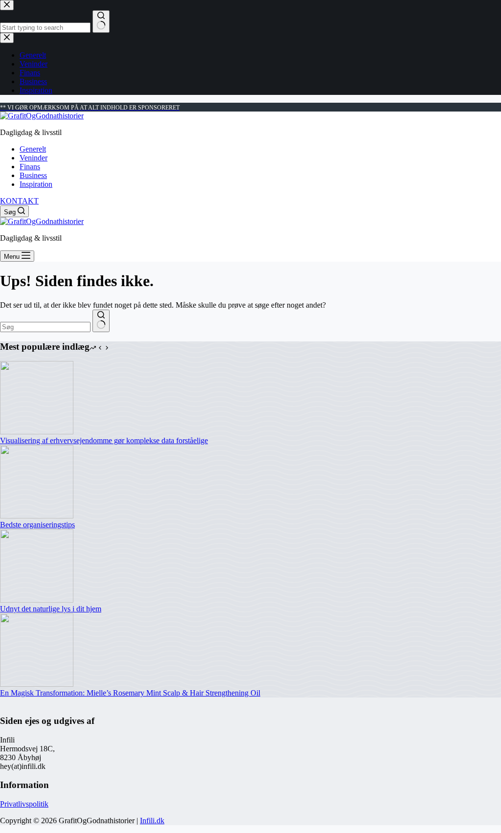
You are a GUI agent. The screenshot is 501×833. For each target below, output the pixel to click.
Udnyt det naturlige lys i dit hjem (50, 609)
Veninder (33, 158)
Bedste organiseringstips (37, 524)
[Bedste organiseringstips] (36, 516)
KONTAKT (19, 201)
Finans (30, 166)
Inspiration (36, 184)
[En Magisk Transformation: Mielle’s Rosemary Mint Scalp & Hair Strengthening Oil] (36, 684)
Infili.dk (152, 820)
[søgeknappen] (101, 321)
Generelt (33, 149)
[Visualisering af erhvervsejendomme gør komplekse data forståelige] (36, 432)
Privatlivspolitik (24, 804)
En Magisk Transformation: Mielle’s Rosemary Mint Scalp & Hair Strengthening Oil (130, 693)
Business (33, 175)
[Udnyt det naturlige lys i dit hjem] (36, 600)
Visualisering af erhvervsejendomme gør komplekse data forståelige (104, 440)
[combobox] (45, 327)
